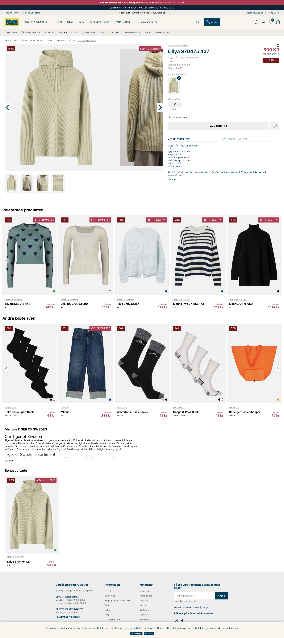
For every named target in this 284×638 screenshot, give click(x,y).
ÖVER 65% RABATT (30, 32)
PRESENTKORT (162, 32)
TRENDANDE (10, 32)
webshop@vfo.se (254, 12)
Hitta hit (8, 12)
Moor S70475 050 (241, 303)
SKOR (74, 32)
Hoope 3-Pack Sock (186, 412)
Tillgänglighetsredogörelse (117, 600)
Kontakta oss (145, 595)
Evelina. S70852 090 (74, 303)
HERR (59, 22)
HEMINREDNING (133, 32)
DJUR (148, 32)
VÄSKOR (116, 32)
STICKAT (49, 40)
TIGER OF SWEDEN (178, 45)
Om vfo (17, 12)
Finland (196, 607)
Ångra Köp (144, 591)
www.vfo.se (175, 175)
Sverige (204, 607)
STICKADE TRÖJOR (66, 40)
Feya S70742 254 (128, 303)
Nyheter (109, 591)
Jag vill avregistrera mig (185, 601)
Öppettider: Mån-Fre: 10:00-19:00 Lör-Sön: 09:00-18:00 (142, 7)
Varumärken (124, 22)
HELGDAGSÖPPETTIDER (68, 617)
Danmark (187, 607)
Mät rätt (143, 605)
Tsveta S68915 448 (17, 303)
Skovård (143, 614)
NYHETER (49, 32)
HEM (7, 40)
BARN (81, 22)
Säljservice (110, 595)
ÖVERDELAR (36, 40)
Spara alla (149, 633)
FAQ (107, 614)
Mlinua (65, 412)
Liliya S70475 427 (87, 40)
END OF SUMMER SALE (37, 22)
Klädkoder (144, 610)
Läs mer (233, 628)
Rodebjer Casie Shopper (244, 412)
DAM (70, 22)
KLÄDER (63, 32)
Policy (108, 605)
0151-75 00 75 (272, 12)
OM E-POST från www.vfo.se (113, 620)
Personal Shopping (31, 12)
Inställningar (136, 633)
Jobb (107, 610)
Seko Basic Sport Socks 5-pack (21, 412)
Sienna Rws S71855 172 (188, 303)
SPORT (104, 32)
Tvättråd (143, 600)
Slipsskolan (144, 619)
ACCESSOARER (88, 32)
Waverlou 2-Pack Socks (132, 412)
